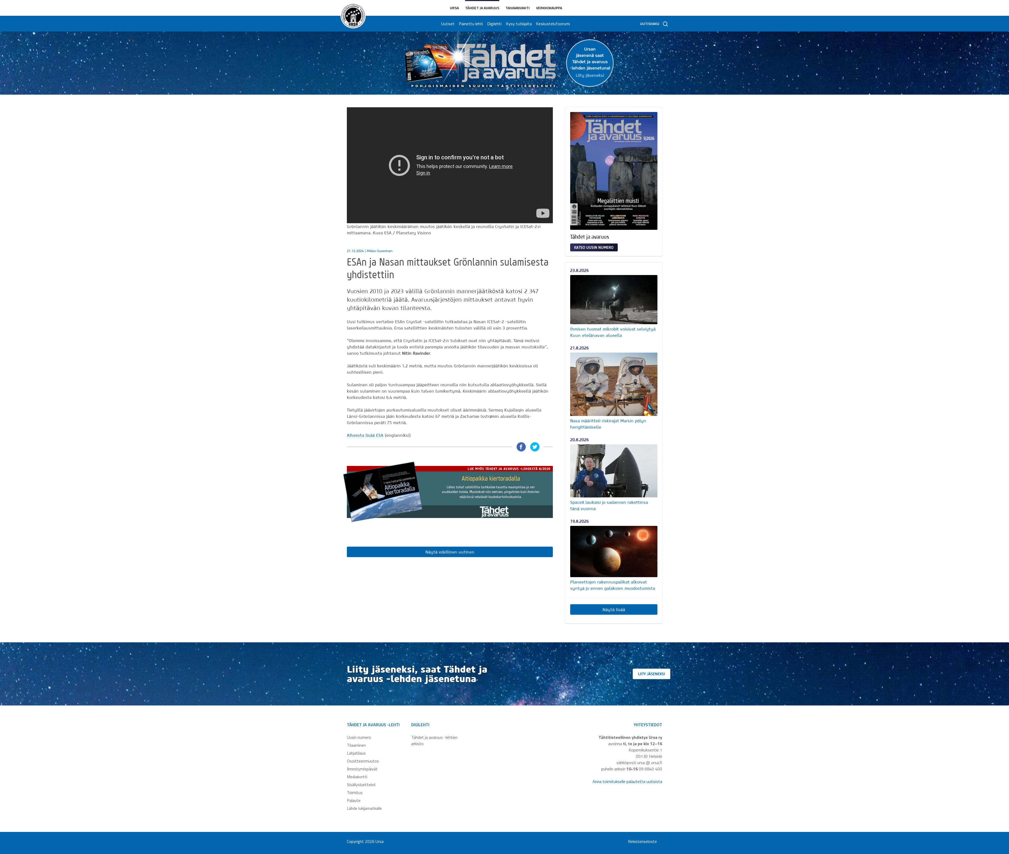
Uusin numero (359, 737)
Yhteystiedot (648, 724)
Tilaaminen (356, 745)
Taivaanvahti (518, 8)
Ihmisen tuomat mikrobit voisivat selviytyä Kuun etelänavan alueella (613, 332)
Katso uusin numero (594, 247)
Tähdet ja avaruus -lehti (373, 724)
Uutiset (448, 24)
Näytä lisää (614, 609)
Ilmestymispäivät (362, 769)
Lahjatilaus (356, 753)
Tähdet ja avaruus (482, 8)
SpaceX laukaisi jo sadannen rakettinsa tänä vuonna (609, 505)
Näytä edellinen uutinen (449, 552)
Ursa (454, 8)
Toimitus (355, 792)
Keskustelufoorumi (553, 24)
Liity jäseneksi (651, 674)
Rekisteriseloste (642, 841)
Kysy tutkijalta (519, 24)
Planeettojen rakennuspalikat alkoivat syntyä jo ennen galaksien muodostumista (612, 585)
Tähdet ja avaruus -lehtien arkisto (434, 740)
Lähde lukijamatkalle (364, 808)
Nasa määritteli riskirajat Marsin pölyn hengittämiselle (608, 424)
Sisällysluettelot (361, 784)
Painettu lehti (471, 24)
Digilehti (494, 24)
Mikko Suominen (380, 251)
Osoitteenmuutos (363, 761)
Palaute (354, 800)
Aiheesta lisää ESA (365, 435)
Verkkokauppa (549, 8)
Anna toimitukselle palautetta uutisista (627, 781)
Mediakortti (357, 777)
